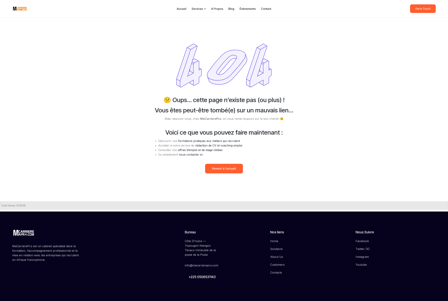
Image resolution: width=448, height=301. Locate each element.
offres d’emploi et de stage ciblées (200, 150)
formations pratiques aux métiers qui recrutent (209, 141)
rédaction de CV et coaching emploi (218, 145)
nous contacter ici (191, 154)
